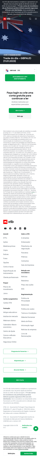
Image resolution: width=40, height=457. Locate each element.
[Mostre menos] (20, 16)
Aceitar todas (28, 453)
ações (33, 192)
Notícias (24, 276)
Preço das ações (27, 285)
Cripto (5, 250)
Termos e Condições (28, 313)
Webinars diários (9, 320)
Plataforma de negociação (26, 247)
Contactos (25, 261)
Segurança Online (9, 342)
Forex (5, 258)
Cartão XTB (7, 303)
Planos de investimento (8, 288)
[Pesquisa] (30, 18)
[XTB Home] (6, 19)
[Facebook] (10, 228)
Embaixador (25, 242)
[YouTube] (5, 228)
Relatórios (25, 281)
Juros (5, 293)
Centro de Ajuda (9, 331)
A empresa (25, 238)
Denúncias (25, 305)
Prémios (24, 257)
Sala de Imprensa (27, 265)
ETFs (5, 238)
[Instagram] (25, 228)
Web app (20, 116)
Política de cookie (27, 309)
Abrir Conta (20, 380)
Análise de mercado (10, 316)
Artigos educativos (10, 312)
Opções (6, 262)
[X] (15, 228)
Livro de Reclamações (26, 335)
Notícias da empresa (28, 329)
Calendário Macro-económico (10, 325)
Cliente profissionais (10, 277)
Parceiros (24, 253)
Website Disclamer (28, 317)
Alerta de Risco (26, 321)
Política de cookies (23, 449)
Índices (6, 254)
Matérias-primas (9, 246)
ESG (22, 289)
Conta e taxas (8, 267)
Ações (5, 242)
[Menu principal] (35, 18)
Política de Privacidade (25, 299)
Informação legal (27, 325)
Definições (11, 453)
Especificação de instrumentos (9, 272)
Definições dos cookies (27, 426)
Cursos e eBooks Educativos (9, 336)
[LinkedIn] (20, 228)
